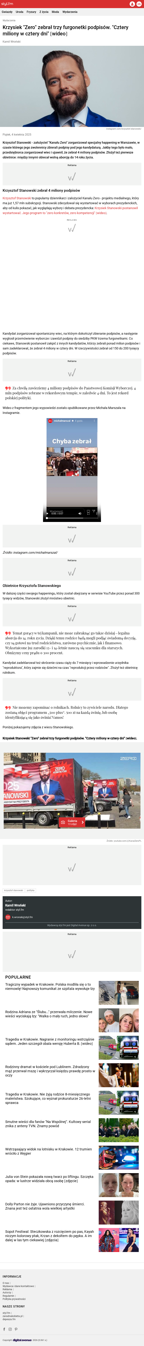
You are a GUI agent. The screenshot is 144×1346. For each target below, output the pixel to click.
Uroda (19, 12)
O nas (6, 1283)
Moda (55, 12)
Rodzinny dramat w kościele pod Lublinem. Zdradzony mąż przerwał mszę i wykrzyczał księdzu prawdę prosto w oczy (50, 1071)
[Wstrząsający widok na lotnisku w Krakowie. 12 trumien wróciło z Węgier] (119, 1158)
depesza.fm (9, 1319)
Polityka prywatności (14, 1299)
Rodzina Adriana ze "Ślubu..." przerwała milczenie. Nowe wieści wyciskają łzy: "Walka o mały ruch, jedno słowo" (48, 1014)
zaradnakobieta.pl (12, 1316)
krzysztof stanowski (13, 890)
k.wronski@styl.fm (22, 917)
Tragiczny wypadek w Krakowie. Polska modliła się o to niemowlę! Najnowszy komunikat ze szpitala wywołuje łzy (50, 986)
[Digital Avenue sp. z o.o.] (22, 1340)
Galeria (72, 822)
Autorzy (7, 1292)
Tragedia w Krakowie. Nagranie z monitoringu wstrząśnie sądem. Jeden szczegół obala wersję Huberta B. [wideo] (49, 1041)
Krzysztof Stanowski (17, 198)
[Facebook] (4, 1330)
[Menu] (139, 4)
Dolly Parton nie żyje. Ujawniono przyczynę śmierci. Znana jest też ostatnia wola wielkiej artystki (45, 1206)
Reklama (7, 1289)
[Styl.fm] (9, 4)
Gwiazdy (7, 12)
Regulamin (8, 1295)
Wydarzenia (70, 12)
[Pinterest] (16, 1330)
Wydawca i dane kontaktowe (18, 1286)
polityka (30, 890)
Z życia (44, 12)
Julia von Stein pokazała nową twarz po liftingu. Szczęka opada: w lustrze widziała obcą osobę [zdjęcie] (49, 1179)
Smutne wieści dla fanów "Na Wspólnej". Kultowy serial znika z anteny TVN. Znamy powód (48, 1124)
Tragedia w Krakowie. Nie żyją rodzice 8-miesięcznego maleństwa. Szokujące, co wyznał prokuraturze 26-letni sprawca (48, 1098)
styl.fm (6, 1312)
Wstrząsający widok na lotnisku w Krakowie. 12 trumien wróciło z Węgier (48, 1151)
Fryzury (31, 12)
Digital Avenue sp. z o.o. (84, 925)
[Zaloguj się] (132, 4)
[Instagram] (10, 1330)
